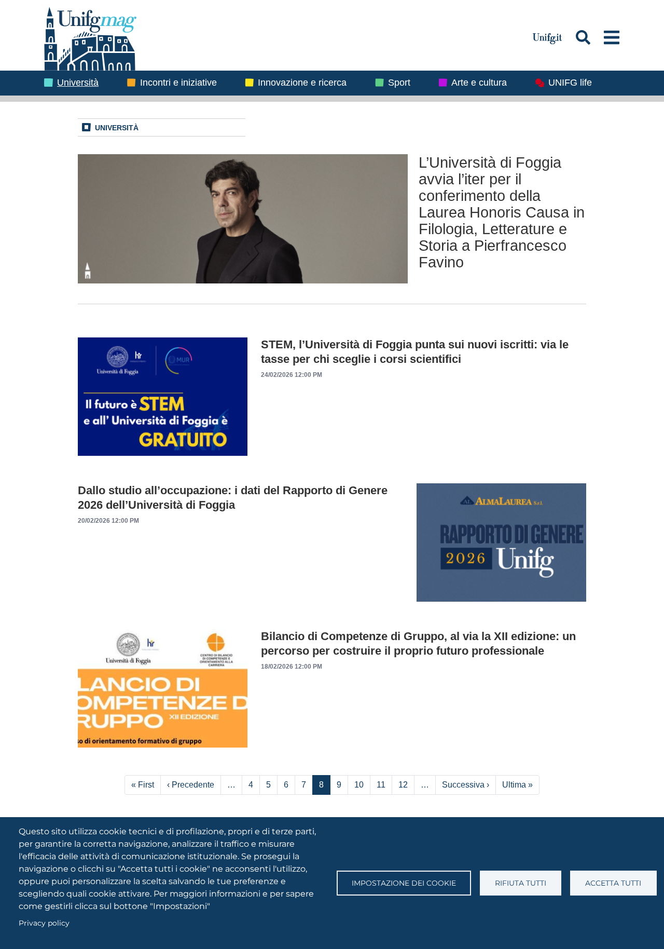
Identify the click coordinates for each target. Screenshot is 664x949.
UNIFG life (570, 82)
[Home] (282, 37)
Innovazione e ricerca (302, 82)
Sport (399, 82)
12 (403, 784)
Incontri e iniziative (178, 82)
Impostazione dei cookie (404, 883)
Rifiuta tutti (520, 883)
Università (78, 82)
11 (381, 784)
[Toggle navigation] (611, 37)
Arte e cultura (479, 82)
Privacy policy (44, 923)
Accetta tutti (613, 883)
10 (359, 784)
